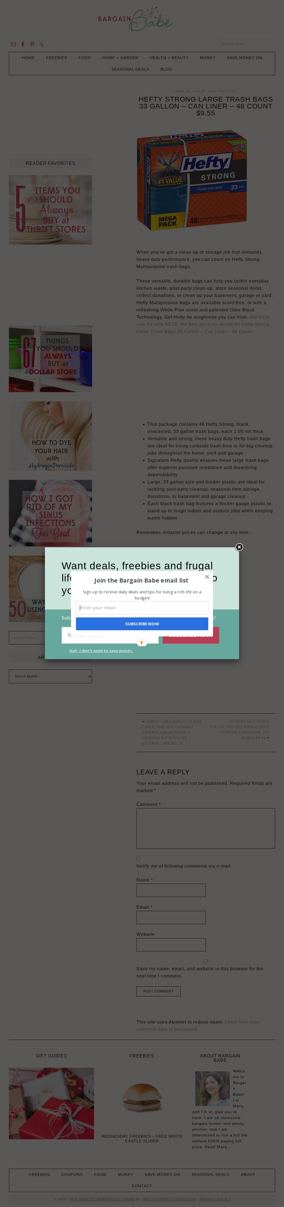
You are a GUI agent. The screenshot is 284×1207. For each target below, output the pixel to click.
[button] (141, 580)
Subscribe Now (142, 623)
